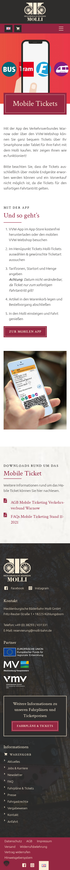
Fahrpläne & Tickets (35, 726)
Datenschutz (13, 841)
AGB (29, 841)
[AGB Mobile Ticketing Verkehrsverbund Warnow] (5, 500)
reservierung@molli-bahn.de (32, 630)
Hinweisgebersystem (18, 857)
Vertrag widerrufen (17, 852)
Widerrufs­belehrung (33, 847)
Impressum (44, 841)
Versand (9, 847)
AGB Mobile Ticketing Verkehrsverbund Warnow (37, 505)
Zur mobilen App (25, 331)
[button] (6, 863)
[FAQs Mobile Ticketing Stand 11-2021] (5, 514)
